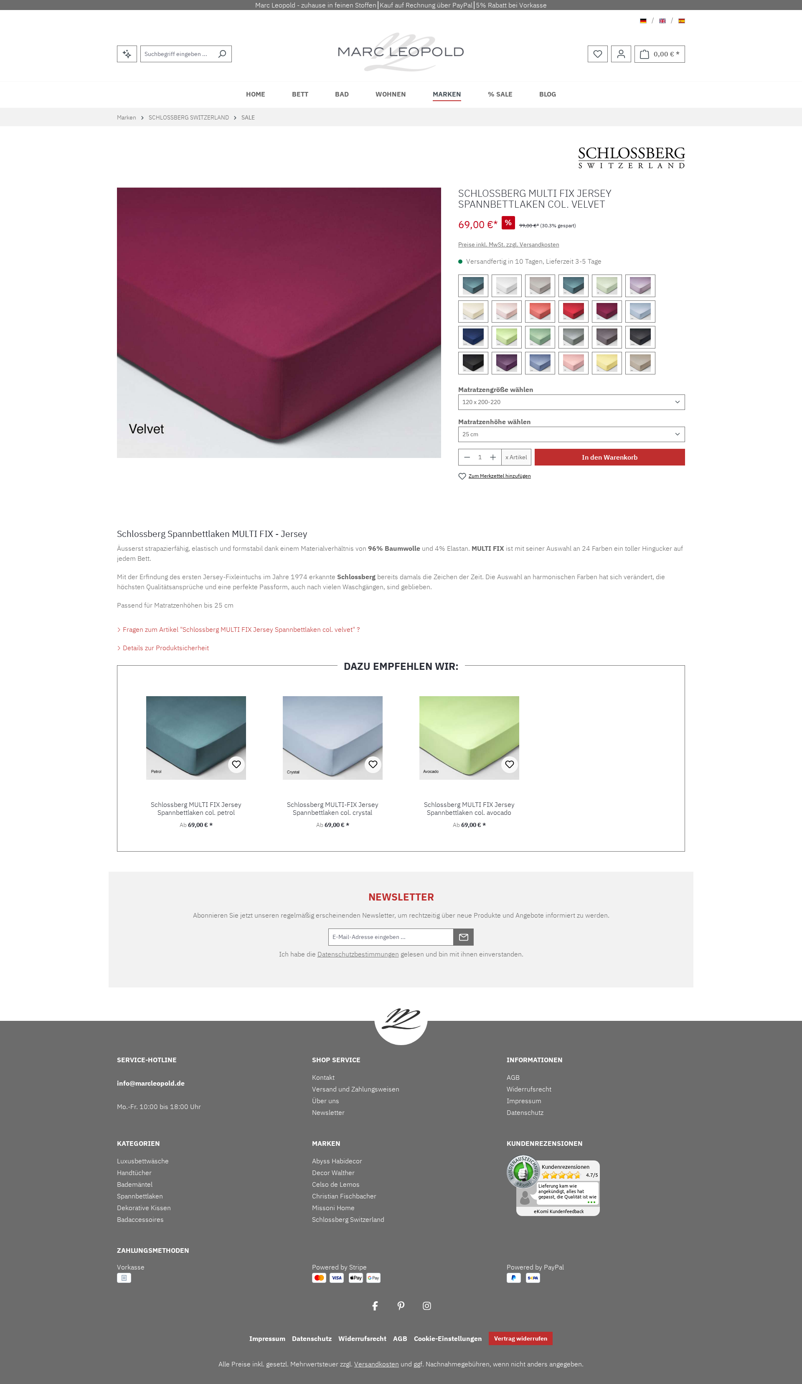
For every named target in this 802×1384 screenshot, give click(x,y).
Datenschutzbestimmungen (358, 954)
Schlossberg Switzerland (348, 1219)
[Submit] (464, 937)
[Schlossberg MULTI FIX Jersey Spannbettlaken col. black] (473, 363)
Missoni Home (333, 1207)
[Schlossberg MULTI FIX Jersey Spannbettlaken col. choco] (607, 337)
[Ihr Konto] (621, 54)
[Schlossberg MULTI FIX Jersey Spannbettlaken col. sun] (607, 363)
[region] (279, 323)
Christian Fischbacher (344, 1196)
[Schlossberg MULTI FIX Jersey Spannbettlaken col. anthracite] (640, 337)
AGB (513, 1077)
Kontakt (323, 1077)
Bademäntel (134, 1184)
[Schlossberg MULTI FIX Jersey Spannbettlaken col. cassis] (507, 363)
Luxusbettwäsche (143, 1161)
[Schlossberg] (632, 158)
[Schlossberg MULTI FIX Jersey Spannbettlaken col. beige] (640, 363)
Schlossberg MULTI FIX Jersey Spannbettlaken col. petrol (196, 809)
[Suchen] (222, 54)
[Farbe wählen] (473, 286)
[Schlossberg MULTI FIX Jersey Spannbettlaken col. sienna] (540, 311)
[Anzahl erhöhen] (493, 457)
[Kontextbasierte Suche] (127, 54)
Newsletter (328, 1112)
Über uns (325, 1101)
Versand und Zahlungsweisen (355, 1089)
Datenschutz (525, 1112)
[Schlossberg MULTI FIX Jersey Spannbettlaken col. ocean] (540, 363)
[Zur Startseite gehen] (401, 52)
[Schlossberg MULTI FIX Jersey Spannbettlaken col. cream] (473, 311)
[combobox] (176, 54)
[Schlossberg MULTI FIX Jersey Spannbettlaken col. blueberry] (473, 337)
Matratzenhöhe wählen (494, 421)
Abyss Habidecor (337, 1161)
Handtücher (134, 1172)
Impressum (524, 1101)
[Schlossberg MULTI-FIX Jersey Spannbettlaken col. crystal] (640, 311)
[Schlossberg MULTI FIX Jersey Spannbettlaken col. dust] (540, 286)
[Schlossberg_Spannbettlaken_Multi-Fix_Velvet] (279, 323)
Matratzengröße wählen (495, 389)
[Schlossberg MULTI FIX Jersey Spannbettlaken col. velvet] (607, 311)
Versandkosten (376, 1364)
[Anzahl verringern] (467, 457)
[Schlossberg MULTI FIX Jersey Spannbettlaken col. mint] (607, 286)
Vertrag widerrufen (520, 1338)
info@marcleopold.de (151, 1083)
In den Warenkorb (610, 457)
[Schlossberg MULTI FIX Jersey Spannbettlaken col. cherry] (573, 311)
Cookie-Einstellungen (448, 1338)
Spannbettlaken (140, 1196)
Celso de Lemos (336, 1184)
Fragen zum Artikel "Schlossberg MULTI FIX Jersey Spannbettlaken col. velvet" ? (240, 629)
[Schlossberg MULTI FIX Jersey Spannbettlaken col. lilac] (640, 286)
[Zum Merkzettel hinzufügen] (236, 764)
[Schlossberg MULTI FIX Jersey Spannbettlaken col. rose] (573, 363)
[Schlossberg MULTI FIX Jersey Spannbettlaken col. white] (507, 286)
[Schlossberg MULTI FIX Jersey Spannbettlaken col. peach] (507, 311)
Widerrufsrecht (529, 1089)
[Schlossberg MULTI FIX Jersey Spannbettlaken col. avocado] (507, 337)
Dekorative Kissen (144, 1207)
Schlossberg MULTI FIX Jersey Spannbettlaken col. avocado (469, 809)
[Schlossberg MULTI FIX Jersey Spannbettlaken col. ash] (573, 337)
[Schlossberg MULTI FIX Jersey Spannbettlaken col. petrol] (573, 286)
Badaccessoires (140, 1219)
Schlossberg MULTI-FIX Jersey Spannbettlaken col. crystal (332, 809)
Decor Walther (333, 1172)
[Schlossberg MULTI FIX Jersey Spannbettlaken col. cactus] (540, 337)
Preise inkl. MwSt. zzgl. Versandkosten (508, 244)
